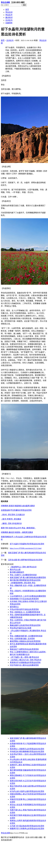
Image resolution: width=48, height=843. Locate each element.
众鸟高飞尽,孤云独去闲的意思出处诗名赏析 (27, 826)
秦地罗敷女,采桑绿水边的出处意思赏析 (25, 641)
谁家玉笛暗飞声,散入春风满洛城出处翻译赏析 (28, 577)
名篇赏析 (9, 23)
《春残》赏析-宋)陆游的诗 (11, 523)
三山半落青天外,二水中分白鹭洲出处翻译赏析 (28, 596)
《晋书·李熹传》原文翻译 (11, 519)
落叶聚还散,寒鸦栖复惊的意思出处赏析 (25, 580)
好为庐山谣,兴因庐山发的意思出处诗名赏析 (27, 791)
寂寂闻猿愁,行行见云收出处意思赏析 (24, 599)
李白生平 (9, 15)
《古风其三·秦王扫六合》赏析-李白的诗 (25, 660)
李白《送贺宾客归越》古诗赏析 (22, 639)
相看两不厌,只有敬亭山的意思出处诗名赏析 (27, 828)
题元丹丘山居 (15, 569)
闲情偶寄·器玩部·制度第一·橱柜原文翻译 (17, 532)
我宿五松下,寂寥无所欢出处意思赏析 (24, 649)
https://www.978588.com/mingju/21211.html (25, 548)
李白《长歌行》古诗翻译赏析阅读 (23, 575)
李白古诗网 (5, 2)
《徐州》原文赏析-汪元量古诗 (13, 515)
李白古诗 (9, 12)
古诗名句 (9, 20)
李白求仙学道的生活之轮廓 (20, 628)
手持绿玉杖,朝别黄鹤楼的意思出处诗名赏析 (27, 751)
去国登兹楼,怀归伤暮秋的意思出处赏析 (16, 510)
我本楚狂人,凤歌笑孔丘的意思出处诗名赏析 (27, 749)
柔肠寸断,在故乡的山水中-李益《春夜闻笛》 (18, 528)
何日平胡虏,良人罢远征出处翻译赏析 (24, 665)
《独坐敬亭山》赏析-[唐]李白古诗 (23, 567)
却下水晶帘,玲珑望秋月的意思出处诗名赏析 (27, 544)
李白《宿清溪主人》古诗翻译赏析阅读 (25, 612)
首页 (7, 10)
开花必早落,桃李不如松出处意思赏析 (24, 609)
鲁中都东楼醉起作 (17, 572)
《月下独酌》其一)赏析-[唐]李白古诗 (24, 657)
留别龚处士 (14, 607)
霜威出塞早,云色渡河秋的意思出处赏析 (25, 625)
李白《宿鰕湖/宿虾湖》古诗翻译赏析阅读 (26, 636)
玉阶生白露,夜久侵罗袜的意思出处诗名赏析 (25, 560)
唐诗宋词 (9, 17)
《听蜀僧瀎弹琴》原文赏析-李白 (22, 583)
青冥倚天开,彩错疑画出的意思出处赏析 (25, 662)
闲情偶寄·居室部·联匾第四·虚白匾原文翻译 (18, 506)
